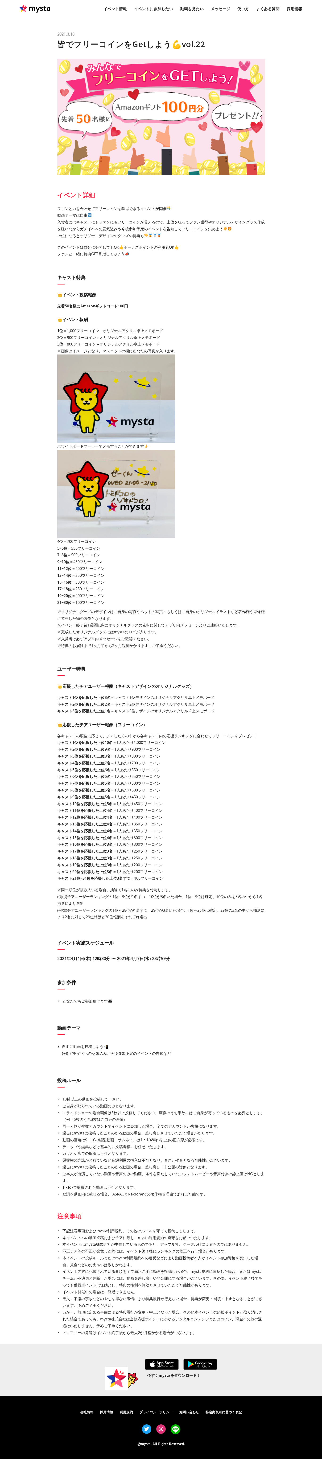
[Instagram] (161, 1429)
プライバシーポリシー (156, 1412)
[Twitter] (146, 1429)
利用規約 (126, 1412)
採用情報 (106, 1412)
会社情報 (86, 1412)
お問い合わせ (189, 1412)
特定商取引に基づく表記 (224, 1412)
